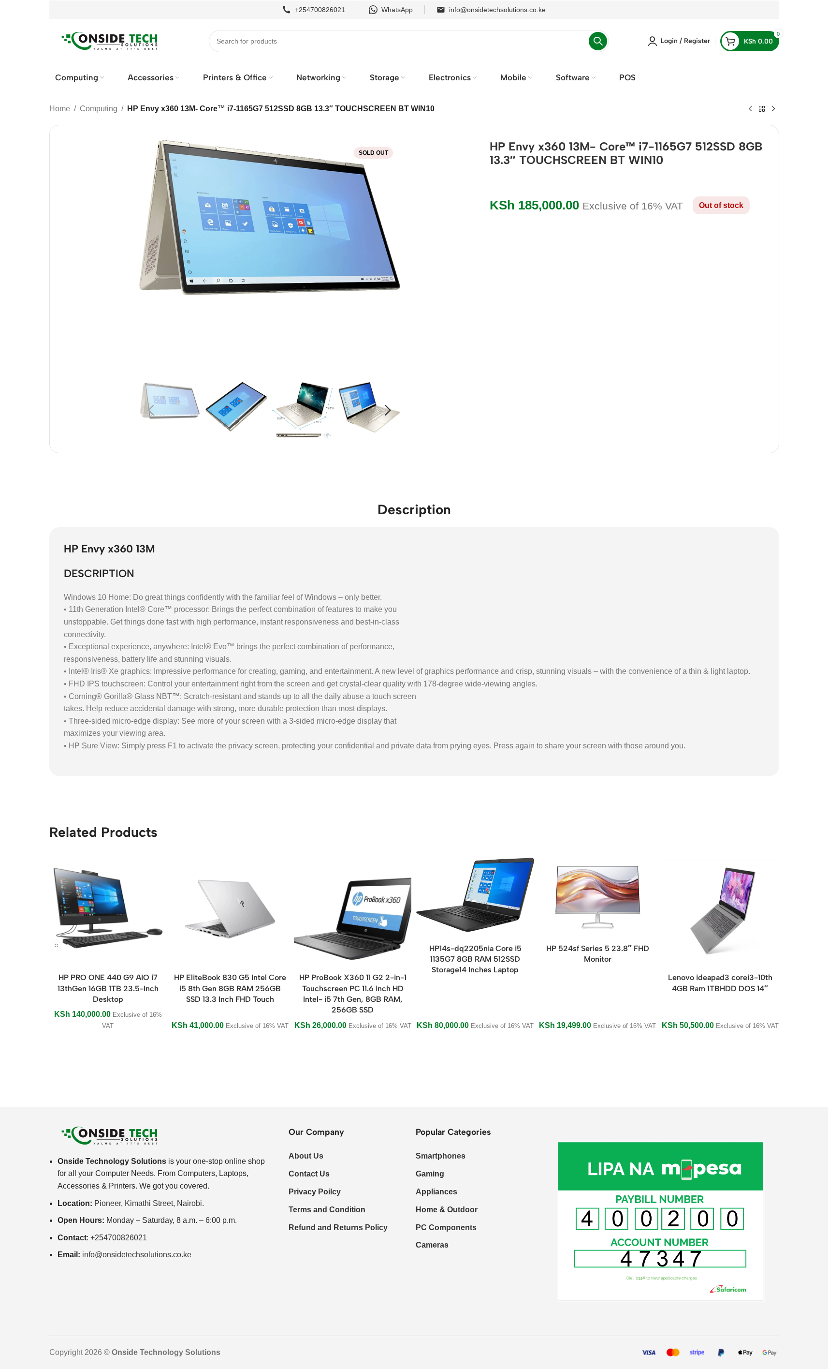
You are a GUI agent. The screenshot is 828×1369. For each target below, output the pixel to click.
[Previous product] (750, 109)
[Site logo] (109, 40)
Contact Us (309, 1174)
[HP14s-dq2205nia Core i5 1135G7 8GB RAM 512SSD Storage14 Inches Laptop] (475, 894)
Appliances (436, 1192)
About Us (306, 1156)
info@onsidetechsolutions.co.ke (497, 10)
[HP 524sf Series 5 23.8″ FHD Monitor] (597, 894)
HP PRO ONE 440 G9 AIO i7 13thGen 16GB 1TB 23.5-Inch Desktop (108, 988)
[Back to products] (762, 109)
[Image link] (109, 1135)
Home (59, 108)
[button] (151, 410)
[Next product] (773, 109)
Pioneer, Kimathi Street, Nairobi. (149, 1203)
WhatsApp (397, 10)
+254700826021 (320, 10)
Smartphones (440, 1156)
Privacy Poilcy (315, 1192)
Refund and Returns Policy (338, 1227)
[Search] (598, 41)
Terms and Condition (327, 1209)
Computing (98, 108)
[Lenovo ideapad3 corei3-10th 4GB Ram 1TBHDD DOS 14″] (720, 909)
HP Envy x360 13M (109, 548)
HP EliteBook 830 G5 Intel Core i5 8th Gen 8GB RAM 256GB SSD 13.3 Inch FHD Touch (230, 988)
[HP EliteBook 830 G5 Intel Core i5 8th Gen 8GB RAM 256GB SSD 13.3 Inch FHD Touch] (230, 909)
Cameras (432, 1245)
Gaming (430, 1174)
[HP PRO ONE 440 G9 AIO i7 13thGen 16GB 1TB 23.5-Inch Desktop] (108, 909)
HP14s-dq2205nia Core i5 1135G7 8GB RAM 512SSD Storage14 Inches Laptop (475, 959)
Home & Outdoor (447, 1209)
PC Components (446, 1227)
